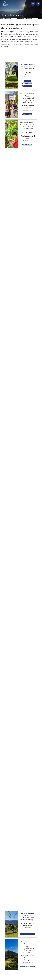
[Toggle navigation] (33, 4)
